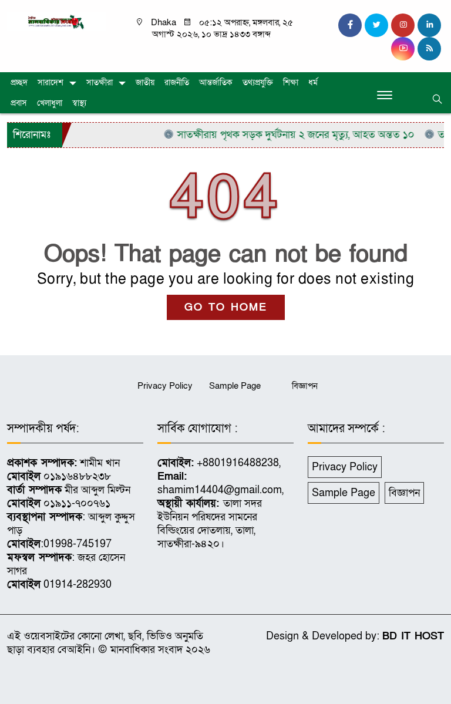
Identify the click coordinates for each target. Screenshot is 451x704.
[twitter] (376, 25)
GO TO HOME (225, 307)
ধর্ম (313, 82)
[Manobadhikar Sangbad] (56, 21)
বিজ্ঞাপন (305, 386)
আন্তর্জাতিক (216, 82)
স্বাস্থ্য (79, 103)
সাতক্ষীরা (99, 82)
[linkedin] (429, 25)
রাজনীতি (176, 82)
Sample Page (235, 386)
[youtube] (403, 48)
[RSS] (429, 48)
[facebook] (350, 25)
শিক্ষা (290, 82)
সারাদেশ (50, 82)
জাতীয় (145, 82)
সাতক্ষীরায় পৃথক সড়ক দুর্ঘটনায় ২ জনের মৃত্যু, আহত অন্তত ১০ (288, 135)
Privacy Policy (165, 386)
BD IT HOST (413, 636)
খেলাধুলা (49, 103)
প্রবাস (19, 103)
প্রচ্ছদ (19, 82)
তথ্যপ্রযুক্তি (258, 82)
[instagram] (403, 25)
